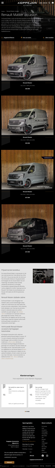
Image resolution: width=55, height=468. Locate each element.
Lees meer (14, 457)
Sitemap (42, 466)
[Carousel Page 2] (27, 411)
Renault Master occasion (13, 11)
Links (53, 466)
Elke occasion (12, 342)
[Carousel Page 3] (28, 411)
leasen (24, 349)
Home (3, 11)
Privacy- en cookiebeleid (32, 466)
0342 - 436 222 (14, 357)
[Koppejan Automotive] (27, 3)
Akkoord (9, 462)
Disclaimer (48, 466)
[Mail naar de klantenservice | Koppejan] (53, 2)
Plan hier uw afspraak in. (29, 441)
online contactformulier (7, 358)
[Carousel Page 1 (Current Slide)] (25, 411)
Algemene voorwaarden (19, 466)
